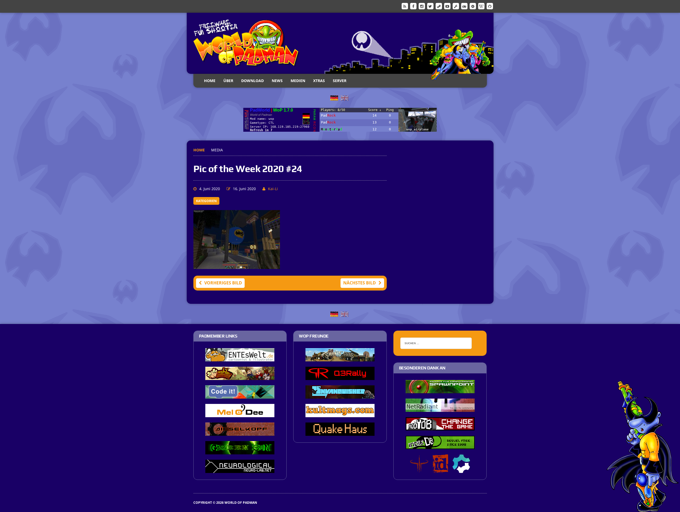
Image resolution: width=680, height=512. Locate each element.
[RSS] (405, 6)
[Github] (490, 6)
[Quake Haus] (340, 432)
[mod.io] (473, 6)
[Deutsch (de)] (334, 97)
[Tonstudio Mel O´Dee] (239, 414)
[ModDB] (456, 6)
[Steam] (439, 6)
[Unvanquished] (340, 395)
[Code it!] (239, 395)
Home (209, 80)
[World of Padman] (340, 43)
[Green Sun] (239, 451)
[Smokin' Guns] (340, 358)
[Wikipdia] (481, 6)
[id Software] (440, 469)
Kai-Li (273, 188)
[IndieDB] (464, 6)
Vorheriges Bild (223, 283)
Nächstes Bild (359, 283)
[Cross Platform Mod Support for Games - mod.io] (461, 469)
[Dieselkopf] (239, 432)
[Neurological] (239, 469)
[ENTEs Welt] (239, 358)
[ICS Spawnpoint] (440, 390)
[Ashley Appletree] (239, 376)
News (277, 80)
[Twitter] (430, 6)
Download (252, 80)
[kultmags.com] (340, 414)
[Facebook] (413, 6)
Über (228, 80)
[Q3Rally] (340, 376)
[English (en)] (344, 97)
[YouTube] (447, 6)
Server (339, 80)
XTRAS (319, 80)
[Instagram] (422, 6)
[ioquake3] (419, 469)
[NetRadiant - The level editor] (440, 408)
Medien (298, 80)
